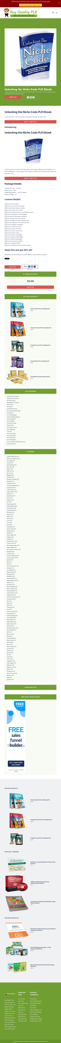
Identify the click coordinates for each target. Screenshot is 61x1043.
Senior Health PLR (11, 630)
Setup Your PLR (22, 1014)
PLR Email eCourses (12, 409)
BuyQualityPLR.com (34, 1041)
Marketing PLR (10, 574)
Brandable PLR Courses (13, 402)
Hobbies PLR (10, 537)
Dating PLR (10, 494)
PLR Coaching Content (36, 1001)
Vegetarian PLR (11, 661)
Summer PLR (10, 651)
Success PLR (10, 648)
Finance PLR (10, 514)
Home (6, 86)
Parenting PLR (10, 607)
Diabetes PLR (10, 500)
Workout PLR (10, 675)
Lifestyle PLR (10, 568)
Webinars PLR (10, 665)
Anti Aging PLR (11, 461)
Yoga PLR (9, 677)
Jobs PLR (9, 562)
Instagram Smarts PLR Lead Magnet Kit (41, 819)
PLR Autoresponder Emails (13, 411)
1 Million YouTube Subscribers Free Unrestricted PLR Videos (39, 882)
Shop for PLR (21, 1016)
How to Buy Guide (23, 1003)
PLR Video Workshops (36, 1012)
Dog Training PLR (11, 504)
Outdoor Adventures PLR (13, 597)
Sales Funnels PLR (11, 624)
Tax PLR (9, 655)
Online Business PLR (12, 593)
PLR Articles (10, 404)
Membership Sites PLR (12, 580)
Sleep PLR (9, 636)
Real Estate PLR (11, 620)
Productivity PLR (11, 613)
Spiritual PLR (10, 642)
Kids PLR (9, 564)
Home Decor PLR (11, 543)
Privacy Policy (21, 1010)
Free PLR (9, 431)
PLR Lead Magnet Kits (36, 1010)
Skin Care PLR (10, 634)
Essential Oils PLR (11, 510)
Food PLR (9, 523)
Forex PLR (9, 525)
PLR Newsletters (11, 419)
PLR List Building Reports (13, 417)
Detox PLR (9, 498)
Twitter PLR (10, 659)
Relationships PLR (11, 622)
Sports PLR (10, 644)
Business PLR (10, 481)
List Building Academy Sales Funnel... (40, 376)
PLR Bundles (33, 999)
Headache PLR (11, 531)
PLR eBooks (38, 92)
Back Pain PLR (10, 467)
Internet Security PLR (12, 558)
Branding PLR (10, 477)
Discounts (20, 1005)
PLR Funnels (33, 1008)
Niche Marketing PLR (30, 92)
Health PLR (10, 533)
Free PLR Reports (11, 440)
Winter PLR (10, 669)
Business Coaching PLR (13, 479)
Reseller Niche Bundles (36, 1019)
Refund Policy (21, 1008)
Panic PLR (9, 605)
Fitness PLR (10, 518)
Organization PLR (11, 595)
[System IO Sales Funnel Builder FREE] (16, 735)
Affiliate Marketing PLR (13, 456)
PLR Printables (10, 421)
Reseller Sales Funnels (35, 1021)
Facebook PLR (10, 512)
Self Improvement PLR (12, 628)
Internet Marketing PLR (13, 556)
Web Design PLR (11, 663)
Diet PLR (9, 502)
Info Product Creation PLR (14, 549)
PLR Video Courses (12, 427)
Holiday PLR (10, 539)
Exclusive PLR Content (12, 398)
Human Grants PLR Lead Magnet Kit (40, 308)
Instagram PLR (10, 551)
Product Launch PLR (12, 611)
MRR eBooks (22, 92)
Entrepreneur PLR (11, 508)
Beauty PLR (10, 469)
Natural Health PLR (12, 591)
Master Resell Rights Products (12, 92)
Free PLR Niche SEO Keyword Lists (16, 442)
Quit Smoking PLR (11, 617)
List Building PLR (11, 570)
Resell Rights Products (19, 94)
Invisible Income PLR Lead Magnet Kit (40, 838)
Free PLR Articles (11, 433)
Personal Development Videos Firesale (30, 5)
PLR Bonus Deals (22, 1021)
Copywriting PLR (11, 487)
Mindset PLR (10, 582)
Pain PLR (9, 601)
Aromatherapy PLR (11, 465)
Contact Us (21, 1001)
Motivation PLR (11, 584)
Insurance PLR (10, 553)
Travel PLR (9, 657)
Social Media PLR (11, 638)
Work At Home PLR (12, 673)
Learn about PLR (22, 1019)
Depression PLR (11, 496)
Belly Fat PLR (10, 471)
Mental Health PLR (12, 578)
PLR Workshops (11, 429)
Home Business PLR (12, 541)
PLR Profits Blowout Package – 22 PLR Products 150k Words (40, 948)
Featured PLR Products (13, 396)
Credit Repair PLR (11, 489)
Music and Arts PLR (12, 589)
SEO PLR (9, 632)
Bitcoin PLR (10, 473)
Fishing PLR (10, 516)
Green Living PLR (11, 529)
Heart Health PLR (11, 535)
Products (10, 86)
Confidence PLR (11, 483)
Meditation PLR (11, 576)
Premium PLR (10, 425)
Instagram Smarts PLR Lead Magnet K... (41, 327)
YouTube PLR (10, 679)
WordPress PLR (11, 671)
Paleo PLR (9, 603)
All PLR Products (11, 400)
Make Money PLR (11, 572)
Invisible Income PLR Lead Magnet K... (40, 345)
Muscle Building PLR (12, 587)
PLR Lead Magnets (12, 415)
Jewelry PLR (10, 560)
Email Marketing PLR (12, 506)
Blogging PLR (10, 475)
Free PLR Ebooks (11, 435)
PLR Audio (9, 406)
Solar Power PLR (11, 640)
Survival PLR (10, 653)
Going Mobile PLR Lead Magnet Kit (39, 361)
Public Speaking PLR (12, 615)
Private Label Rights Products (48, 92)
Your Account (21, 999)
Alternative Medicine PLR (13, 459)
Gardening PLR (11, 527)
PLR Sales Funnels (11, 423)
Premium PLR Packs (35, 1016)
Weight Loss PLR (11, 667)
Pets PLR (9, 609)
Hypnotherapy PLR (12, 547)
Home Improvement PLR (13, 545)
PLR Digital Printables (35, 1003)
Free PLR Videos (11, 437)
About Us (20, 1012)
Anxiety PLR (10, 463)
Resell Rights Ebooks (9, 94)
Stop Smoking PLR (11, 646)
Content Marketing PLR (13, 485)
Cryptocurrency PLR (12, 492)
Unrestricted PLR (11, 444)
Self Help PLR (10, 626)
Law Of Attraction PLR (13, 566)
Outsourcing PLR (11, 599)
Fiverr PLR (9, 520)
